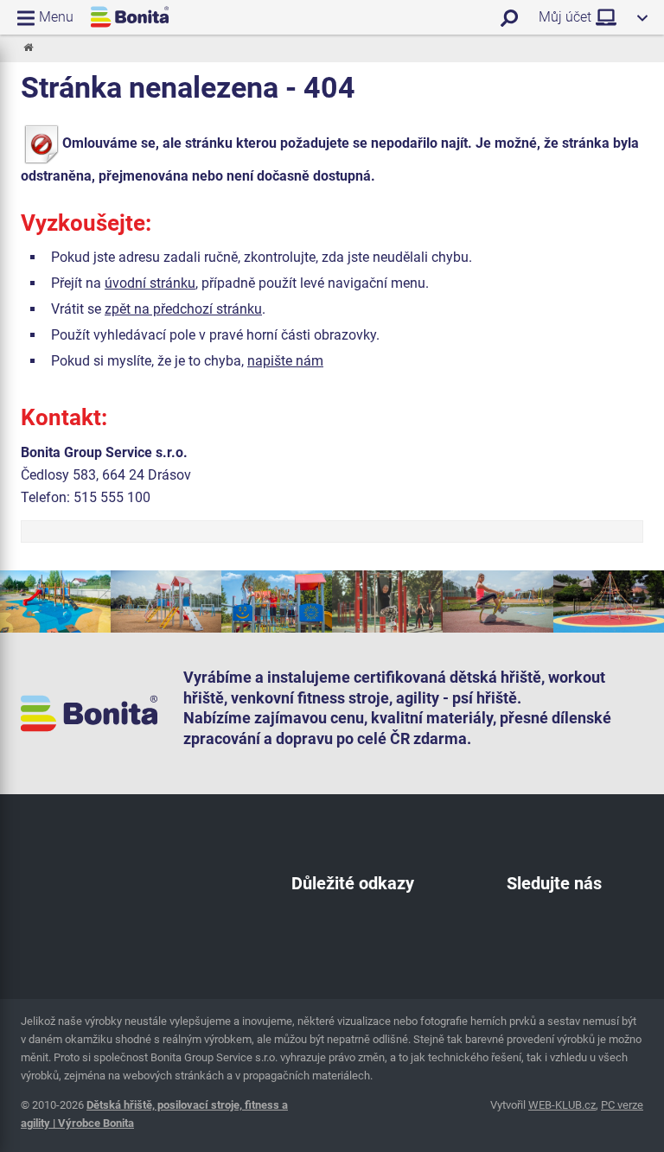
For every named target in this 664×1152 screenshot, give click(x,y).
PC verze (622, 1104)
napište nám (285, 361)
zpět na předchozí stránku (183, 309)
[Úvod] (27, 48)
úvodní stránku (150, 283)
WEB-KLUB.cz (562, 1104)
